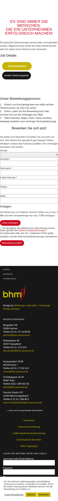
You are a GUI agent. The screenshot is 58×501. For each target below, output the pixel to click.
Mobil (2, 196)
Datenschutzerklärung (29, 427)
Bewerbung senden (12, 243)
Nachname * (6, 168)
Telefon (3, 187)
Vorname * (5, 159)
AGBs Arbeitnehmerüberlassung (29, 433)
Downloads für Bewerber (29, 440)
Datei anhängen (10, 223)
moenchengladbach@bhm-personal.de (22, 402)
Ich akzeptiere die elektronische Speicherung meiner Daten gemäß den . (27, 229)
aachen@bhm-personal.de (16, 335)
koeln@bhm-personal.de (15, 387)
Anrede (3, 150)
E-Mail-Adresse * (8, 178)
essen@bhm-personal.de (15, 371)
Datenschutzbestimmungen (32, 230)
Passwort (7, 468)
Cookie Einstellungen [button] (14, 495)
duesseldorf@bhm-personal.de (18, 351)
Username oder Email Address (18, 459)
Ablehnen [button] (31, 495)
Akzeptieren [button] (44, 495)
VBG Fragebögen (29, 446)
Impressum (29, 420)
